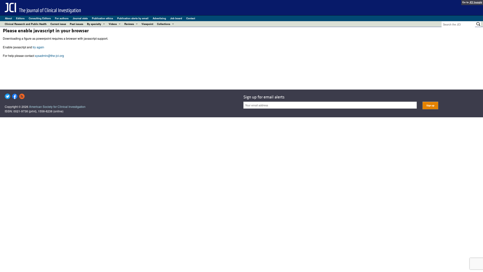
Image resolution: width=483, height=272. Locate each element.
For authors (61, 18)
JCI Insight (475, 2)
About (8, 18)
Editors (20, 18)
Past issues (76, 24)
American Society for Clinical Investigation (57, 106)
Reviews (129, 24)
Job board (176, 18)
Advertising (159, 18)
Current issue (58, 24)
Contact (190, 18)
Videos (113, 24)
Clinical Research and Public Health (26, 24)
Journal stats (80, 18)
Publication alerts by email (132, 18)
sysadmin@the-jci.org (49, 55)
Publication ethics (102, 18)
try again (38, 47)
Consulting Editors (40, 18)
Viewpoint (147, 24)
